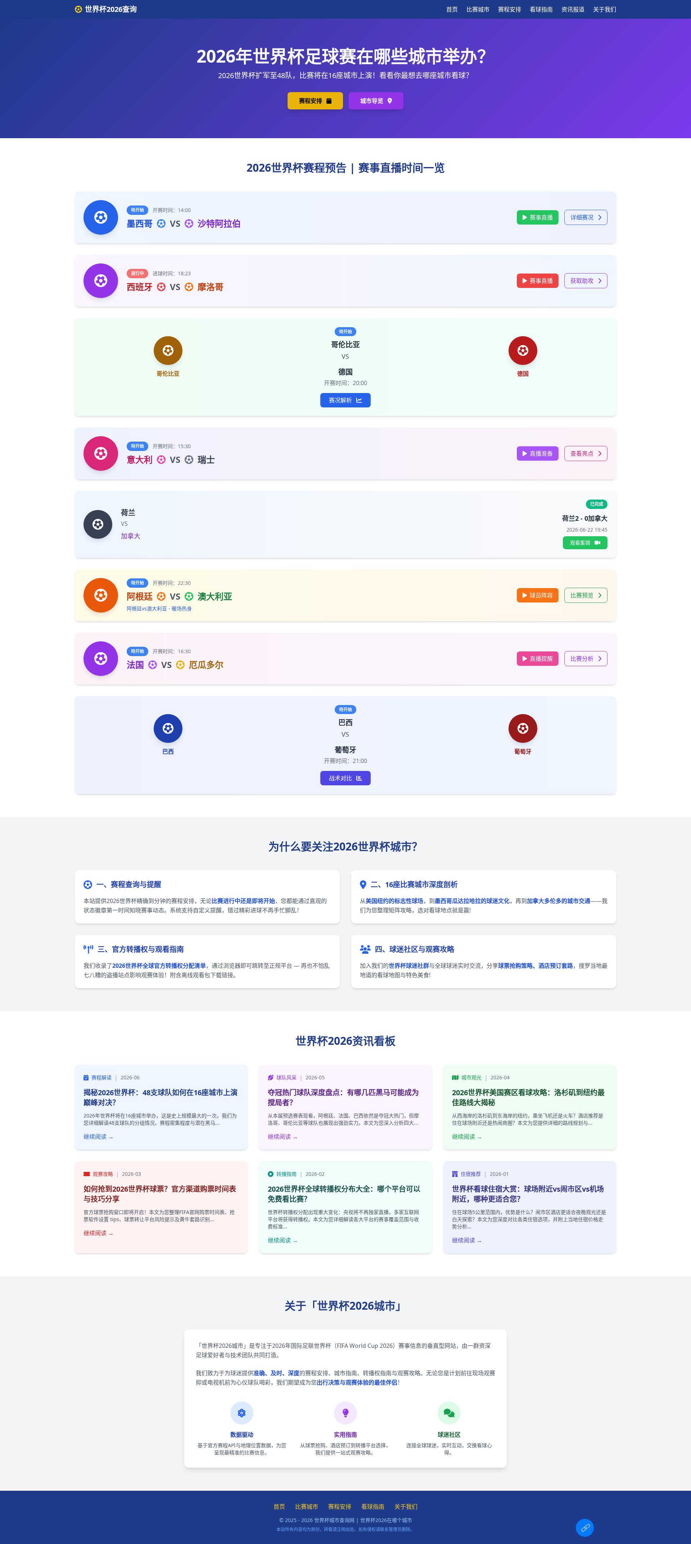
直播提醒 (541, 659)
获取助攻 (582, 281)
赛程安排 (509, 9)
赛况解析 (341, 400)
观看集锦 (581, 542)
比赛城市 (477, 9)
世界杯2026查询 (111, 9)
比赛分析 (582, 659)
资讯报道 (572, 9)
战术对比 (341, 778)
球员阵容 (541, 595)
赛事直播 (541, 217)
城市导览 (372, 101)
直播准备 (541, 453)
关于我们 (604, 9)
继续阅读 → (98, 1137)
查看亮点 (582, 453)
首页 (452, 9)
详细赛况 (582, 217)
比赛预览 (582, 595)
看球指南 (541, 9)
